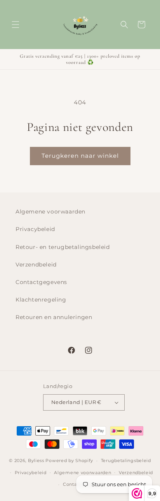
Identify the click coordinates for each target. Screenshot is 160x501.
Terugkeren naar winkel (80, 155)
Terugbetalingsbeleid (126, 460)
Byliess (36, 460)
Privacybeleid (35, 229)
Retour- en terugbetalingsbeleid (63, 246)
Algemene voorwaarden (50, 211)
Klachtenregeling (41, 299)
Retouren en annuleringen (54, 317)
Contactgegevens (41, 282)
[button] (15, 24)
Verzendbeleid (36, 264)
